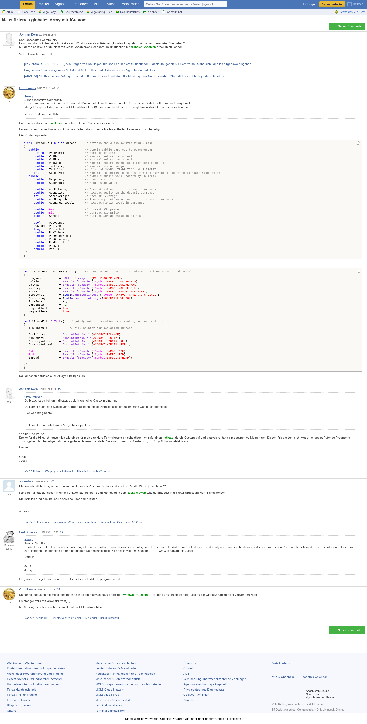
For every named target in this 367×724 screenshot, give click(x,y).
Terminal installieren (108, 705)
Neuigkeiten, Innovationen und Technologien (125, 673)
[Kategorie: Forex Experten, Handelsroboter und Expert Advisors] (8, 27)
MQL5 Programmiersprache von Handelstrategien (128, 684)
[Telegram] (281, 694)
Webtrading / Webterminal (24, 663)
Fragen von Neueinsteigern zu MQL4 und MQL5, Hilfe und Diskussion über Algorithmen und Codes (90, 70)
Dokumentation (74, 12)
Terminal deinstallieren (110, 710)
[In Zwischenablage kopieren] (358, 143)
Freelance (80, 4)
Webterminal (174, 12)
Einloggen (309, 4)
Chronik (189, 668)
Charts (11, 710)
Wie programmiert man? (59, 471)
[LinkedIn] (301, 694)
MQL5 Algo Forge (107, 694)
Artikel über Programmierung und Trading (35, 673)
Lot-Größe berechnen (37, 522)
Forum (28, 4)
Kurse (111, 4)
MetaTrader (130, 4)
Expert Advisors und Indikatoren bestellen (35, 679)
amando (25, 481)
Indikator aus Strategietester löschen (75, 522)
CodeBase (28, 12)
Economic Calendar (314, 676)
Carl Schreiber (29, 532)
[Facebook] (274, 694)
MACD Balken (33, 471)
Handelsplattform (116, 663)
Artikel (10, 12)
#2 (60, 389)
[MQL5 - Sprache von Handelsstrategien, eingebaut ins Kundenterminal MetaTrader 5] (10, 4)
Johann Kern (28, 34)
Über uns (190, 663)
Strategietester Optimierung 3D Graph (121, 522)
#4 (61, 532)
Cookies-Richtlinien (196, 694)
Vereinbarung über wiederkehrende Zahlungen (215, 679)
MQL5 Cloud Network (109, 689)
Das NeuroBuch (130, 12)
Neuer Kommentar (350, 26)
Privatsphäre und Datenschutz (204, 689)
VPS (97, 4)
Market (44, 4)
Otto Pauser (27, 88)
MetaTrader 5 (281, 663)
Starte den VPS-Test (352, 12)
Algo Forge (49, 12)
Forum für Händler (19, 700)
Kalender (153, 12)
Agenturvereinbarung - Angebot (205, 684)
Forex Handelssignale (21, 689)
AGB (187, 673)
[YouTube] (294, 694)
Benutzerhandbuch (117, 679)
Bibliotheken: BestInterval (66, 618)
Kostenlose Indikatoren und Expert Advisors (36, 668)
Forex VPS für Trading (22, 694)
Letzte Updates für (117, 668)
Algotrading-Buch (101, 12)
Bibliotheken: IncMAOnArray (93, 471)
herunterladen (114, 700)
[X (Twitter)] (288, 694)
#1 (58, 88)
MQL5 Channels (283, 676)
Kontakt (189, 700)
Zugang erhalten (332, 4)
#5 (58, 589)
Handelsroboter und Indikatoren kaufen (33, 684)
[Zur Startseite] (3, 27)
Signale (60, 4)
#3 (53, 481)
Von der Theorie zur (36, 618)
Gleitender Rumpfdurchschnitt (102, 618)
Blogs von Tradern (19, 705)
